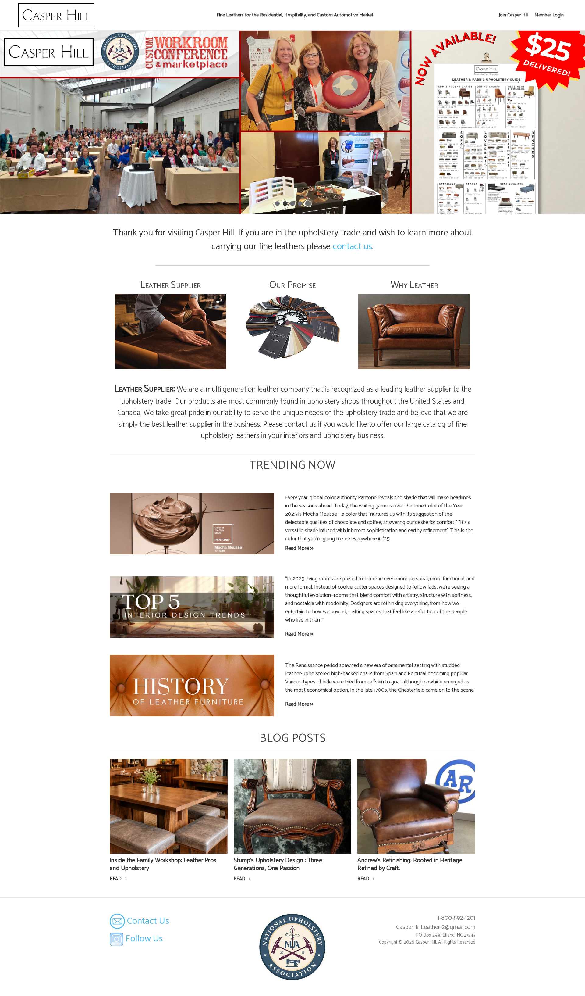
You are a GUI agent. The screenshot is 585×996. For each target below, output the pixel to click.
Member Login (549, 15)
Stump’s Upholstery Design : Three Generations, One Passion (278, 864)
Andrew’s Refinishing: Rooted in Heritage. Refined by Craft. (410, 864)
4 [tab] (300, 203)
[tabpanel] (292, 122)
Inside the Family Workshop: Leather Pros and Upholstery (163, 864)
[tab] (171, 323)
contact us (352, 246)
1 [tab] (277, 203)
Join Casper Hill (513, 15)
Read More (297, 548)
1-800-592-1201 (456, 918)
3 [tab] (292, 203)
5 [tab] (307, 203)
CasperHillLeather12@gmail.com (435, 927)
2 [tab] (285, 203)
